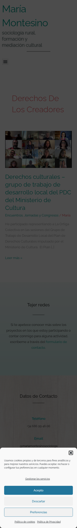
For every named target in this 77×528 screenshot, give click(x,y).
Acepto (38, 490)
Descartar (38, 501)
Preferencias (38, 512)
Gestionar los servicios (37, 478)
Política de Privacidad (49, 521)
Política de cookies (25, 521)
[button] (71, 453)
